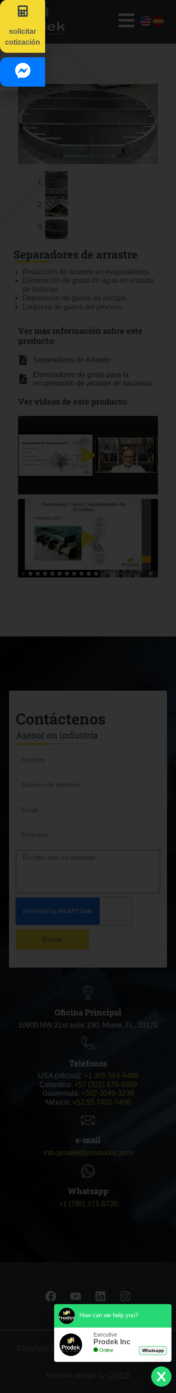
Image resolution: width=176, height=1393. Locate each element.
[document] (88, 696)
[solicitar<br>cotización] (22, 11)
